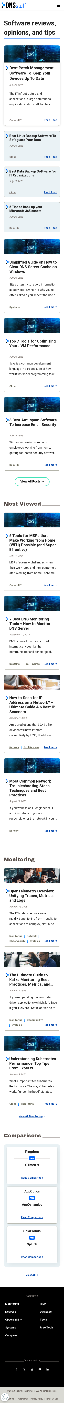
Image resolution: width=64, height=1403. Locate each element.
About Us (10, 1399)
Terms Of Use (52, 1399)
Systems (14, 307)
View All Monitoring (31, 1116)
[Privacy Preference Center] (5, 1397)
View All (30, 1275)
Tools (43, 1319)
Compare (11, 1335)
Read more (50, 307)
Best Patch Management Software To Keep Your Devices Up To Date (31, 73)
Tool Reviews (32, 664)
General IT (15, 120)
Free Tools (46, 1327)
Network (14, 747)
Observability (17, 941)
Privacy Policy (37, 1399)
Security (14, 228)
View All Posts (30, 481)
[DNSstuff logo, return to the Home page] (13, 5)
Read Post (50, 119)
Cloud (12, 157)
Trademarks (22, 1399)
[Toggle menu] (58, 5)
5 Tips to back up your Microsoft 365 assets (25, 209)
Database (46, 1311)
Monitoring (15, 936)
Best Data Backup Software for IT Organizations (32, 173)
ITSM (43, 1303)
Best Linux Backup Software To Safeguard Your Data (32, 138)
